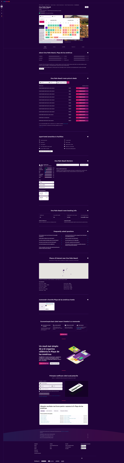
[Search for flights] (1, 4)
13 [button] (60, 27)
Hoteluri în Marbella (67, 421)
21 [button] (46, 32)
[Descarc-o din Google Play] (83, 446)
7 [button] (46, 27)
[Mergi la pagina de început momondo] (6, 1)
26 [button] (58, 32)
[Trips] (1, 13)
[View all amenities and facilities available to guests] (87, 136)
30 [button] (51, 34)
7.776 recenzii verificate (49, 13)
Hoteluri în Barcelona (43, 415)
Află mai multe (65, 123)
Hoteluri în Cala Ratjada (67, 415)
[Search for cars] (1, 8)
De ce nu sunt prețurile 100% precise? (46, 437)
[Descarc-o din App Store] (83, 448)
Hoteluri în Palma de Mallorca (44, 421)
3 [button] (53, 25)
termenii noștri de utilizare (55, 395)
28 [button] (46, 34)
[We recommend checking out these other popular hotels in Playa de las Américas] (87, 299)
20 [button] (65, 32)
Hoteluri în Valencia (43, 418)
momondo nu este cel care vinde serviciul (47, 434)
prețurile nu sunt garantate (64, 431)
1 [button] (70, 25)
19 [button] (63, 32)
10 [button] (53, 27)
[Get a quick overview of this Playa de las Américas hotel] (87, 52)
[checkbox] (44, 194)
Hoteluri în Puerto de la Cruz (44, 422)
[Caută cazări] (1, 6)
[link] (63, 334)
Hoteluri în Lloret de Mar (67, 422)
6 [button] (60, 25)
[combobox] (51, 383)
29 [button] (48, 34)
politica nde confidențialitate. (43, 396)
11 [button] (55, 27)
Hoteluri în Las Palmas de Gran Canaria (70, 418)
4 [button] (77, 25)
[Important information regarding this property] (87, 210)
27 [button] (60, 32)
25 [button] (55, 32)
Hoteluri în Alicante (43, 417)
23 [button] (51, 32)
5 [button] (63, 27)
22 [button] (48, 32)
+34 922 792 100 (42, 11)
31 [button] (75, 34)
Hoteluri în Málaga (66, 417)
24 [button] (53, 32)
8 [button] (70, 27)
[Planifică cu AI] (1, 11)
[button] (2, 1)
